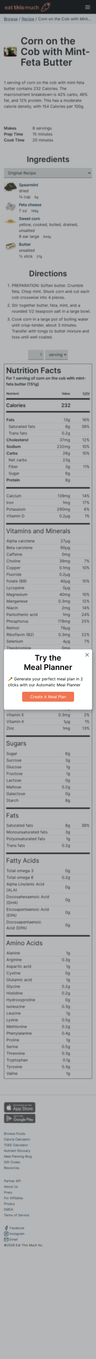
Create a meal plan (48, 696)
